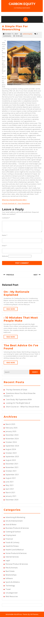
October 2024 (11, 442)
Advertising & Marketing (15, 517)
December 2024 (12, 435)
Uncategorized (11, 593)
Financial (9, 539)
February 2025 (11, 428)
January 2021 (11, 496)
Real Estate (10, 571)
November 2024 (12, 438)
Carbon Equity (22, 4)
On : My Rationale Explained (16, 293)
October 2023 (11, 453)
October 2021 (11, 471)
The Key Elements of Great (16, 389)
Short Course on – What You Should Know (22, 406)
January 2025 (11, 431)
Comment (6, 218)
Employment (11, 535)
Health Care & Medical (15, 549)
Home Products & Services (16, 553)
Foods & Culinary (12, 542)
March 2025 (10, 424)
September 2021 (12, 474)
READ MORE (12, 309)
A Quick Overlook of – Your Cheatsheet (16, 203)
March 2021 (10, 492)
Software (9, 578)
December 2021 (12, 463)
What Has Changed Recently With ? (14, 200)
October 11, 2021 (11, 34)
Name (4, 235)
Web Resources (12, 596)
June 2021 (10, 482)
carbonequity (27, 34)
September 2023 (12, 456)
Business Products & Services (17, 528)
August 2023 (11, 460)
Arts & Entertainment (14, 521)
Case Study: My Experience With (19, 399)
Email (4, 245)
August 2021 (11, 478)
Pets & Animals (12, 567)
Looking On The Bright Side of (18, 403)
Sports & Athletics (13, 582)
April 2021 (10, 489)
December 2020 (12, 499)
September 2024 (12, 446)
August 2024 (11, 449)
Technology (10, 585)
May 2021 (10, 485)
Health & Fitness (12, 546)
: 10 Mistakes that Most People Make (21, 319)
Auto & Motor (11, 524)
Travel (8, 589)
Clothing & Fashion (13, 531)
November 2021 (12, 467)
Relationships (11, 575)
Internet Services (12, 557)
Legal (8, 560)
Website (5, 256)
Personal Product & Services (17, 564)
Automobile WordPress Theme (17, 614)
